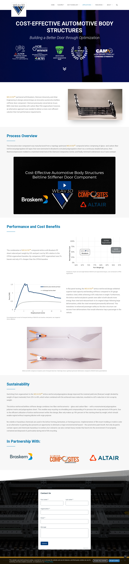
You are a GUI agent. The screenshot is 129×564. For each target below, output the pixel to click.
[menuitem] (53, 5)
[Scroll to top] (125, 556)
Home (52, 5)
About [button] (109, 5)
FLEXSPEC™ (61, 5)
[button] (117, 5)
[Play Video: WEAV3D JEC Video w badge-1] (64, 185)
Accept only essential (100, 560)
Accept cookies (114, 560)
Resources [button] (98, 5)
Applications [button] (87, 5)
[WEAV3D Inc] (18, 5)
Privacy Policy (49, 561)
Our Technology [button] (72, 5)
